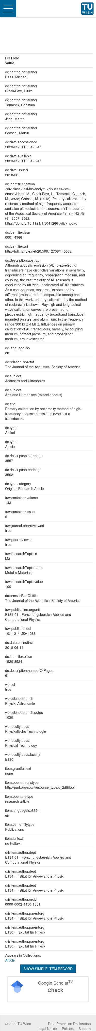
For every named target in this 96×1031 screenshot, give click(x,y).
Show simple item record (48, 968)
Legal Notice (47, 1028)
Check (55, 990)
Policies (68, 1028)
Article (10, 960)
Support (85, 1028)
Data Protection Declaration (69, 1023)
